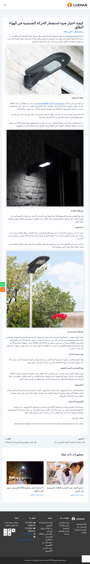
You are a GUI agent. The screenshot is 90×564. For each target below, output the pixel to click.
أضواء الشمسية (71, 36)
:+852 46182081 (27, 534)
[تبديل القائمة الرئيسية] (4, 4)
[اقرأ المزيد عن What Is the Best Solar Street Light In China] (65, 473)
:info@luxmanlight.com (26, 540)
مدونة (81, 495)
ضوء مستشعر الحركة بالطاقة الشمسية (50, 103)
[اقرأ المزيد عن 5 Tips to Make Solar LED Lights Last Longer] (25, 473)
